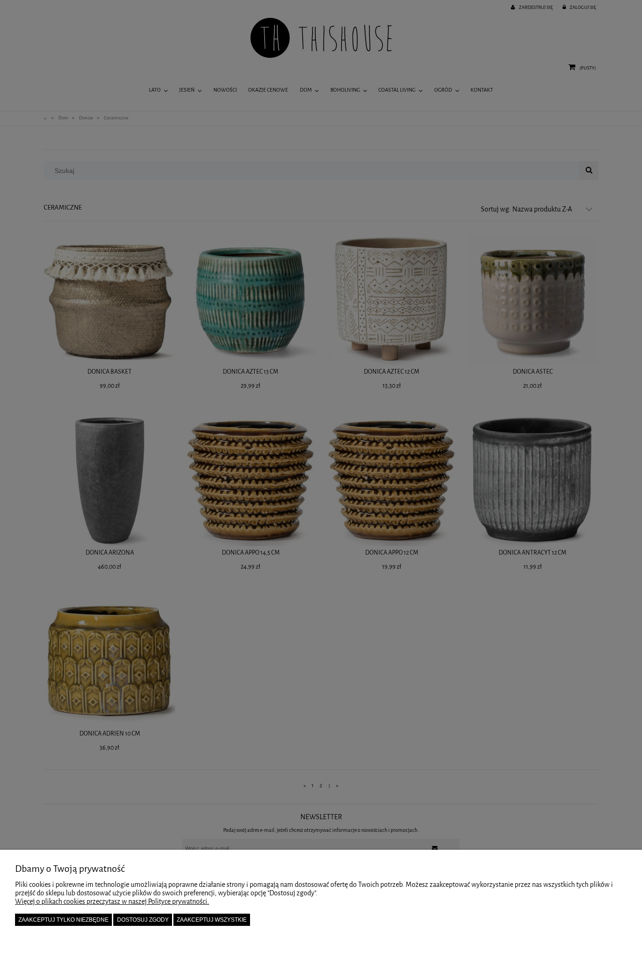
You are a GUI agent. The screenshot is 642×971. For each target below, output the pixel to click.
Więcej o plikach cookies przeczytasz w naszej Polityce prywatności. (112, 901)
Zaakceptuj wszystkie (212, 919)
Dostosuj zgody (143, 919)
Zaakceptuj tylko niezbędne (63, 919)
